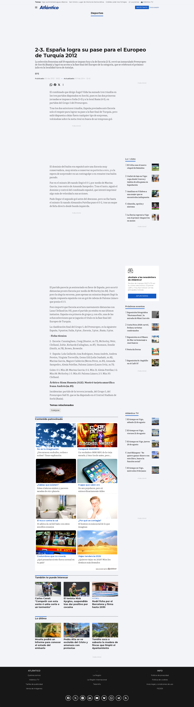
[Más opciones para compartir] (63, 84)
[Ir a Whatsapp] (111, 698)
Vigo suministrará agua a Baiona (54, 2)
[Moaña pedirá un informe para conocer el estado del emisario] (48, 630)
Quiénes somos (34, 675)
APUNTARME (142, 296)
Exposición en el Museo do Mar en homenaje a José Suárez (137, 340)
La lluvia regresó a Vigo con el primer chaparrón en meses (138, 217)
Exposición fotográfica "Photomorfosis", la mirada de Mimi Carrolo (138, 315)
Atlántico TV (34, 680)
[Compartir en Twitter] (59, 84)
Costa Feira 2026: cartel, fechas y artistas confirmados (138, 327)
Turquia (55, 410)
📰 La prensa (134, 2)
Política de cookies (160, 680)
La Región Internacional (97, 680)
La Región (97, 675)
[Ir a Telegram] (118, 698)
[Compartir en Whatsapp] (51, 84)
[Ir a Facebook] (68, 698)
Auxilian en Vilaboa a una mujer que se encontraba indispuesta (138, 194)
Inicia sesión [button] (154, 7)
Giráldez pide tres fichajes (116, 2)
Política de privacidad (160, 675)
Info (160, 671)
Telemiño (97, 684)
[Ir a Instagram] (82, 698)
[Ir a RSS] (125, 698)
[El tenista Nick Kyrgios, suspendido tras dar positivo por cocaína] (77, 589)
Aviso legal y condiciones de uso (160, 684)
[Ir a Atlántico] (49, 7)
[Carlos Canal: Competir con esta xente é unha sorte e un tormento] (48, 589)
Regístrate (142, 7)
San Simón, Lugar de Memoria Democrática (86, 2)
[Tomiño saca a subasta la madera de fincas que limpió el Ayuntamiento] (105, 630)
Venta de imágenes (34, 688)
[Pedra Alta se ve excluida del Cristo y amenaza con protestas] (77, 630)
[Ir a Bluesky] (104, 698)
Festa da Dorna (134, 349)
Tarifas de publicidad (34, 684)
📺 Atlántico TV (147, 2)
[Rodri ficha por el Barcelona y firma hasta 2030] (105, 589)
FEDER (160, 688)
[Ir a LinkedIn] (90, 698)
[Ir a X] (75, 698)
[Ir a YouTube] (97, 698)
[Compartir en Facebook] (55, 84)
